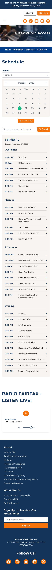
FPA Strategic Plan (13, 468)
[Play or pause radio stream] (26, 413)
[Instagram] (31, 21)
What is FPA (9, 452)
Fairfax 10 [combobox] (8, 75)
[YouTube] (36, 21)
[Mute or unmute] (19, 427)
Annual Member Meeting (32, 3)
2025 (31, 83)
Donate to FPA (11, 499)
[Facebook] (25, 21)
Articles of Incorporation (15, 456)
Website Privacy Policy (15, 475)
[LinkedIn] (42, 21)
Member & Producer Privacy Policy (21, 479)
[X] (48, 21)
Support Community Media (17, 495)
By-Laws (8, 460)
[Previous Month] (6, 83)
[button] (4, 21)
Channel (6, 70)
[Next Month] (46, 83)
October (22, 83)
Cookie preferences (13, 483)
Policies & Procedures (14, 464)
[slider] (31, 427)
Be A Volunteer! (11, 503)
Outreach (8, 472)
